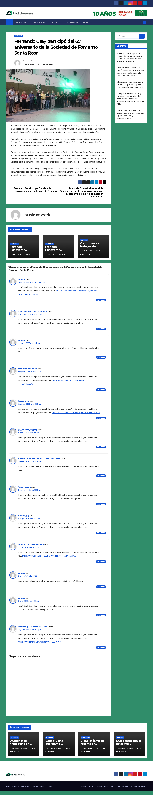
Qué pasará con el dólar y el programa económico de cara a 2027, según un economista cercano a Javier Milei (130, 98)
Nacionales (39, 22)
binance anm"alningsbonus (31, 544)
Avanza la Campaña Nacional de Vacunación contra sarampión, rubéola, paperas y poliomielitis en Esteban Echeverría (81, 192)
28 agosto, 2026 (90, 748)
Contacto (72, 22)
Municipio (21, 22)
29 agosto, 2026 (55, 748)
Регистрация (24, 487)
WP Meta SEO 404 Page (120, 786)
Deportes (56, 22)
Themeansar (49, 786)
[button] (141, 22)
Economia (14, 737)
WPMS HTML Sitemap (139, 786)
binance (21, 279)
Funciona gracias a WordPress (18, 786)
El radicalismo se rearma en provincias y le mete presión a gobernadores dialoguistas (130, 84)
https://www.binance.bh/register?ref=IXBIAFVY (39, 642)
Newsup (39, 786)
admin (27, 254)
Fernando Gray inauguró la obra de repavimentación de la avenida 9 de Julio (36, 189)
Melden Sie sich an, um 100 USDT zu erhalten (39, 458)
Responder (101, 300)
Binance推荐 (23, 515)
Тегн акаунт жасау (27, 369)
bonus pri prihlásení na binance (32, 311)
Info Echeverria (33, 61)
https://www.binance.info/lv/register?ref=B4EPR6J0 (76, 412)
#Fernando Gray (45, 64)
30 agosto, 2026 (20, 748)
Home (86, 22)
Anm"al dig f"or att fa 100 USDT (33, 626)
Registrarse (23, 401)
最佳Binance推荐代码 (27, 429)
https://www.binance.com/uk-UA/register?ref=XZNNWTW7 (49, 556)
